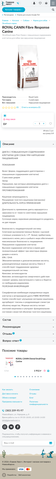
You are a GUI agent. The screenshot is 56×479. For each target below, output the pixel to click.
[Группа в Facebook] (17, 426)
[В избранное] (50, 123)
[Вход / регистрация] (34, 3)
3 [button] (21, 376)
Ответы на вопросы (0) (31, 107)
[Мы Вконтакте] (11, 426)
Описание (8, 144)
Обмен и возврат (9, 398)
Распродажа (9, 15)
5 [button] (26, 376)
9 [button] (38, 376)
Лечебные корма (9, 23)
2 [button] (18, 376)
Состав (7, 320)
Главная (5, 21)
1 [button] (15, 376)
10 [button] (41, 376)
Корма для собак (40, 21)
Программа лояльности (12, 402)
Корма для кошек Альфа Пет (28, 15)
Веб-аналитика (24, 475)
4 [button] (24, 376)
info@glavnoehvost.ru (11, 420)
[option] (28, 67)
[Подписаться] (51, 443)
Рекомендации (11, 327)
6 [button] (29, 376)
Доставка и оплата (10, 394)
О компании (34, 390)
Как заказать (7, 390)
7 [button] (32, 376)
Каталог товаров (13, 10)
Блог (31, 398)
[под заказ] (48, 370)
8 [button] (35, 376)
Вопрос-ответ (12, 341)
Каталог (15, 21)
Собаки (26, 21)
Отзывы (8, 334)
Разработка (11, 475)
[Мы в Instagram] (4, 426)
